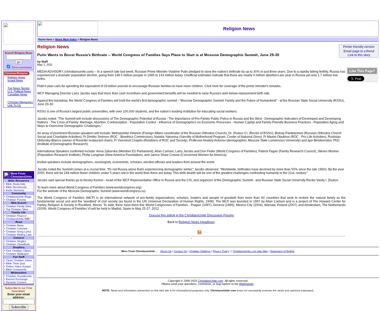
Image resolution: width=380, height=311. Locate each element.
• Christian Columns (15, 228)
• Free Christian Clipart (17, 250)
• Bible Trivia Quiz (14, 263)
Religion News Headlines (197, 222)
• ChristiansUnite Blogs (17, 196)
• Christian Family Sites (17, 206)
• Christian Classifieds (17, 244)
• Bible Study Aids (14, 184)
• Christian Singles (15, 241)
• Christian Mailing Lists (18, 234)
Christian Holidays (199, 251)
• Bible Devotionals (15, 187)
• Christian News (14, 225)
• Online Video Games (17, 266)
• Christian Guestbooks (18, 276)
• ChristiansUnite (17, 218)
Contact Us (180, 251)
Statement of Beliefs (282, 251)
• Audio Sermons (14, 190)
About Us (165, 251)
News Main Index (66, 39)
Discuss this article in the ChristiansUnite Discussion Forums (191, 215)
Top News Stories (18, 88)
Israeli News (15, 80)
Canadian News (17, 94)
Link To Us (14, 105)
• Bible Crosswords (15, 269)
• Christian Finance (15, 215)
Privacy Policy (221, 251)
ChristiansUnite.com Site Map (250, 251)
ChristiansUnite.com (210, 280)
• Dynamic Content (15, 282)
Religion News (16, 77)
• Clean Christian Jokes (18, 260)
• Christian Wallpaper (16, 253)
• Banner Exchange (16, 279)
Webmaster (246, 283)
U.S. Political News (19, 91)
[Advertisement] (18, 139)
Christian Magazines (20, 102)
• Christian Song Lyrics (17, 231)
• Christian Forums (15, 199)
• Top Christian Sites (16, 209)
